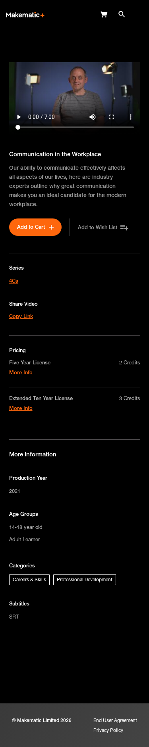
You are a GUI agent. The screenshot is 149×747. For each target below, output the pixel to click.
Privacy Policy (108, 730)
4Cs (13, 281)
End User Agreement (115, 720)
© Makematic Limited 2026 (42, 720)
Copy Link (21, 316)
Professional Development (84, 579)
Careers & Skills (29, 579)
